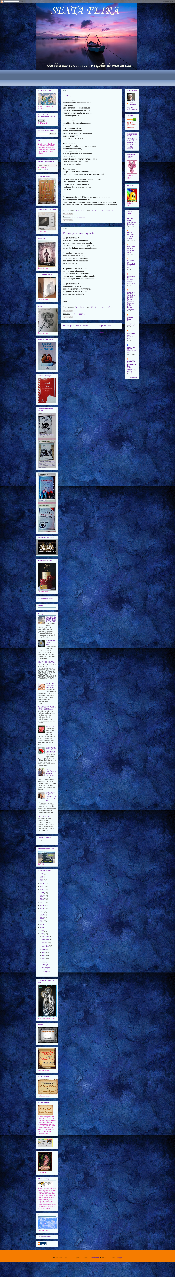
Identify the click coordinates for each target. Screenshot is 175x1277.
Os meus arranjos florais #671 (131, 282)
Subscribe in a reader (45, 1241)
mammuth (95, 1262)
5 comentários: (108, 210)
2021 (42, 894)
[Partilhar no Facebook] (70, 214)
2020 (42, 897)
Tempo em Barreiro (47, 845)
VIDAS (129, 232)
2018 (42, 904)
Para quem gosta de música (130, 236)
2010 (42, 929)
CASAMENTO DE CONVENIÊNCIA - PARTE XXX (51, 801)
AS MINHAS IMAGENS (131, 143)
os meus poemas (78, 217)
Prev (39, 549)
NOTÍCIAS (50, 731)
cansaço (67, 95)
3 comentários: (108, 307)
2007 (42, 938)
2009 (42, 932)
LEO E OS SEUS (131, 348)
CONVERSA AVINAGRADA (131, 363)
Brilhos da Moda (131, 277)
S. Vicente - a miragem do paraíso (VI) (131, 323)
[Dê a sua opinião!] (66, 214)
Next (55, 549)
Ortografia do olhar (131, 247)
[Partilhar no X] (68, 214)
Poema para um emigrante (78, 233)
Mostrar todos (133, 377)
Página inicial (104, 325)
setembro (45, 951)
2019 (42, 900)
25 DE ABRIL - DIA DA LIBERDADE (50, 754)
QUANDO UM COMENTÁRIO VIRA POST (51, 624)
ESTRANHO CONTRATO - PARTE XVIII (51, 690)
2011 (42, 926)
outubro (45, 947)
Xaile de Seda (130, 318)
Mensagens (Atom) (96, 332)
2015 (42, 913)
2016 (42, 910)
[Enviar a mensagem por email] (64, 214)
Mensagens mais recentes (76, 325)
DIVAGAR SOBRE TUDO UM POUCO (131, 294)
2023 (42, 888)
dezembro (46, 941)
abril (43, 966)
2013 (42, 919)
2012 (42, 923)
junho (44, 960)
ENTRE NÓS (130, 219)
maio (44, 963)
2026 (42, 878)
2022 (42, 891)
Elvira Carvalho (132, 104)
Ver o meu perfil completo (132, 108)
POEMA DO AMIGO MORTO (50, 647)
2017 (42, 907)
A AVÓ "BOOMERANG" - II (131, 370)
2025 (42, 882)
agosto (44, 954)
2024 (42, 885)
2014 (42, 916)
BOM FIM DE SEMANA (46, 667)
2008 (42, 935)
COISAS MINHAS (130, 147)
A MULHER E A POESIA (132, 140)
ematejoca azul (131, 334)
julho (44, 957)
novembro (46, 944)
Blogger (119, 1262)
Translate (45, 169)
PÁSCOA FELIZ (43, 821)
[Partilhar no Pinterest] (71, 214)
